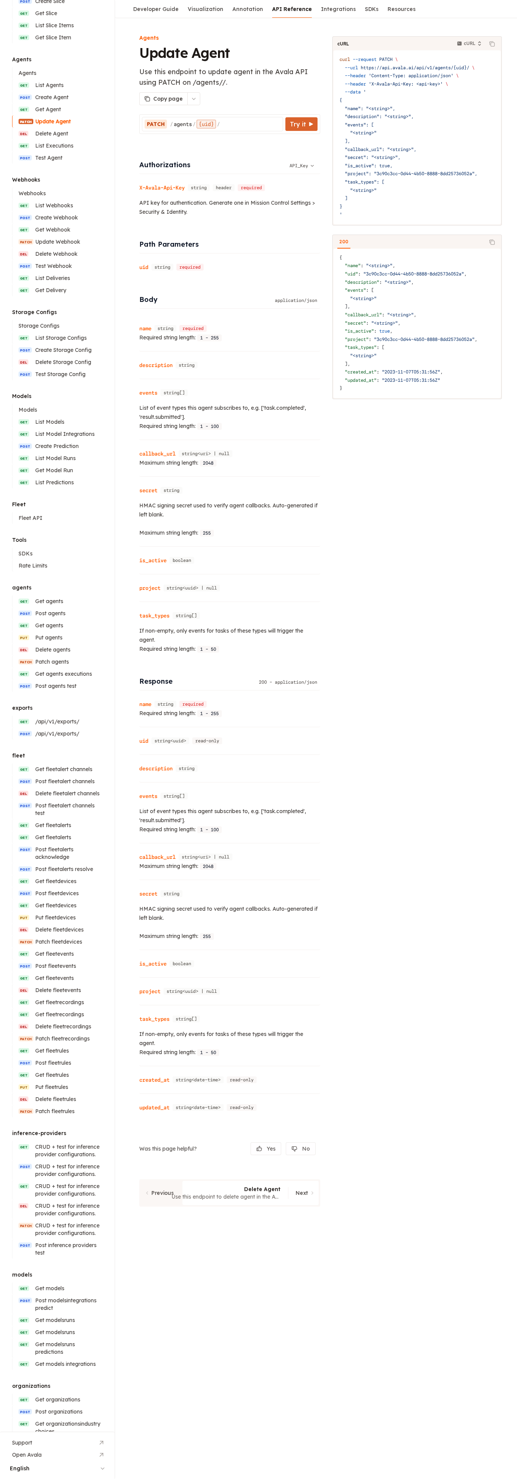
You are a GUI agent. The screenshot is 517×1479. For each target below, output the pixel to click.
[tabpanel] (417, 323)
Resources (402, 9)
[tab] (343, 241)
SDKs (371, 9)
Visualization (205, 9)
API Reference (292, 9)
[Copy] (276, 124)
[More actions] (193, 98)
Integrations (338, 9)
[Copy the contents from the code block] (492, 44)
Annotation (247, 9)
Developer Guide (156, 9)
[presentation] (57, 716)
